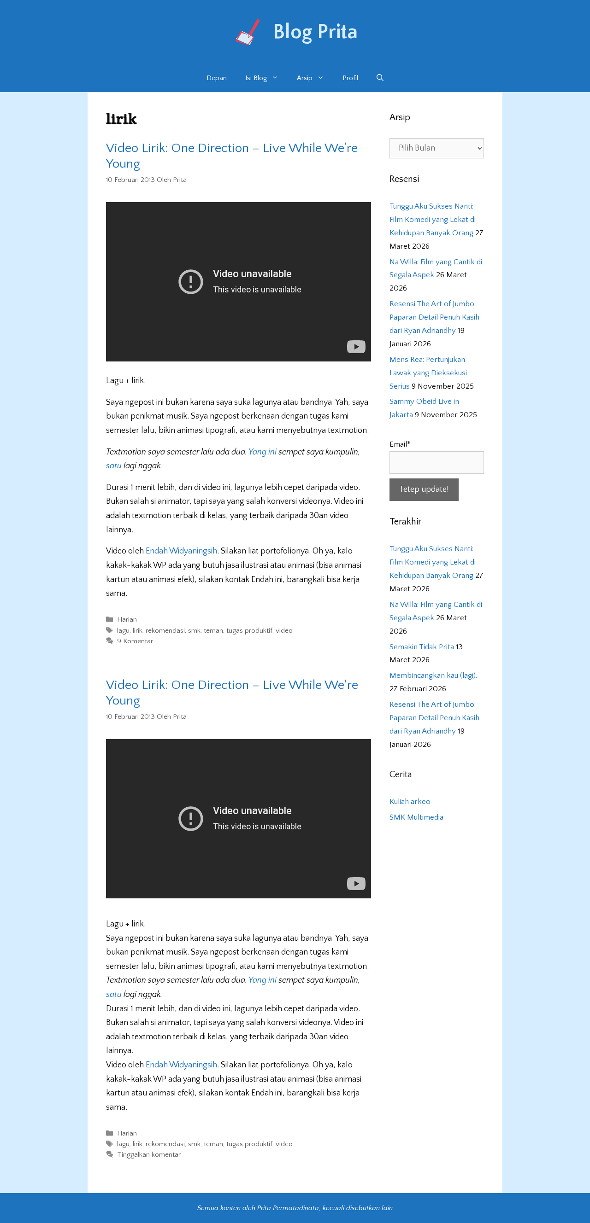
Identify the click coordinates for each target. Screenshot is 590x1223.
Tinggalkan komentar (149, 1155)
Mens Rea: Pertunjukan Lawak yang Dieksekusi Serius (428, 372)
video (284, 631)
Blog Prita (315, 32)
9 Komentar (135, 641)
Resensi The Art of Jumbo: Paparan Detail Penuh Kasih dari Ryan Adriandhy (434, 317)
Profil (350, 78)
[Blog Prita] (246, 31)
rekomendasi (165, 631)
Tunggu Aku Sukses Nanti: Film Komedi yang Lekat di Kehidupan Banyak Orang (432, 219)
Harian (127, 620)
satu (115, 466)
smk (194, 631)
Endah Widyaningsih (181, 551)
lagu (123, 631)
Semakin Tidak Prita (421, 647)
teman (213, 631)
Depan (216, 78)
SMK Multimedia (416, 817)
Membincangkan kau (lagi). (433, 675)
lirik (137, 631)
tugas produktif (249, 631)
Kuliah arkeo (410, 802)
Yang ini (263, 452)
